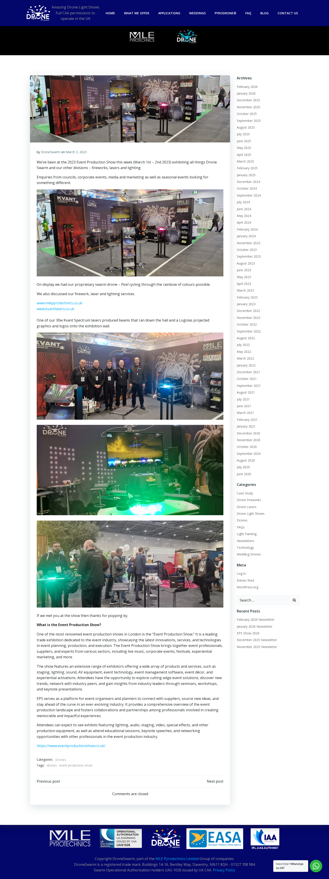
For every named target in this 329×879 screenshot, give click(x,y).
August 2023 (246, 263)
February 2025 (247, 168)
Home (110, 13)
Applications (169, 13)
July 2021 (243, 399)
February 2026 (247, 87)
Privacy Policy (224, 870)
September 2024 (249, 195)
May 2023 (244, 277)
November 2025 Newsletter (257, 647)
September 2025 (249, 121)
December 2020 (248, 433)
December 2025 (248, 100)
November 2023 (248, 243)
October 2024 (247, 188)
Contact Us (288, 13)
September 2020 (249, 453)
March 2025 (245, 161)
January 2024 (246, 236)
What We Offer (136, 13)
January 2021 (246, 426)
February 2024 (247, 229)
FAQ (248, 13)
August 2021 (246, 392)
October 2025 (247, 114)
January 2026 (246, 93)
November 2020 (248, 440)
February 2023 (247, 297)
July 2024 (243, 202)
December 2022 (248, 311)
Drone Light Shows (251, 513)
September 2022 (249, 331)
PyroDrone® (225, 13)
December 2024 (248, 182)
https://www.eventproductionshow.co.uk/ (71, 745)
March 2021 (245, 413)
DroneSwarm (50, 152)
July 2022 (243, 345)
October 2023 (247, 250)
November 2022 (248, 318)
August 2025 (246, 127)
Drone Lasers (246, 507)
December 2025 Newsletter (257, 640)
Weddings (197, 13)
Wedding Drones (249, 554)
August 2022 (246, 338)
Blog (264, 13)
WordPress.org (247, 587)
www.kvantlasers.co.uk (55, 308)
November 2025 (248, 107)
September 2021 (249, 385)
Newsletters (245, 541)
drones (52, 765)
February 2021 (247, 419)
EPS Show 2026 (248, 633)
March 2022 (245, 358)
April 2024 (244, 222)
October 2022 (247, 324)
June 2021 (244, 406)
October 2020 (247, 447)
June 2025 (244, 141)
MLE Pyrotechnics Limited (177, 858)
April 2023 (244, 284)
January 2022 (246, 365)
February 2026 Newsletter (255, 619)
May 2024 (244, 216)
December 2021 (248, 372)
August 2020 (246, 460)
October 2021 (247, 379)
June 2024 (244, 209)
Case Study (245, 493)
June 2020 (244, 474)
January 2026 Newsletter (254, 626)
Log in (241, 573)
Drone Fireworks (249, 500)
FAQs (241, 527)
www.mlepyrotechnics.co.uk (59, 303)
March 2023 (245, 290)
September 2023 (249, 256)
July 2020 (243, 467)
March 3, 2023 (76, 152)
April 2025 (244, 155)
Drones (60, 760)
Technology (245, 547)
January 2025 (246, 175)
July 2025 (243, 134)
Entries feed (245, 580)
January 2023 (246, 304)
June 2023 (244, 270)
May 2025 (244, 148)
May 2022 (244, 351)
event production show (75, 765)
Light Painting (246, 534)
